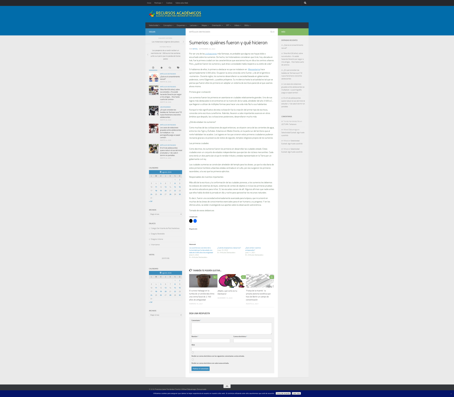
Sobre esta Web (182, 3)
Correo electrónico (240, 336)
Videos (236, 25)
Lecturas (193, 25)
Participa (157, 3)
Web (193, 345)
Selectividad (153, 25)
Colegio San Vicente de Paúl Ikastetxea (165, 228)
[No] (451, 394)
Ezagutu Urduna (157, 239)
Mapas (204, 25)
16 (180, 187)
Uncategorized (165, 107)
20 (165, 191)
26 (161, 194)
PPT (227, 25)
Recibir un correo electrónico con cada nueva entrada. (210, 363)
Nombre (195, 336)
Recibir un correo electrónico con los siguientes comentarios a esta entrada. (218, 356)
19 (161, 191)
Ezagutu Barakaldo (158, 234)
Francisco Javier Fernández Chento (167, 389)
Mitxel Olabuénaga (189, 389)
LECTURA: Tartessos (288, 124)
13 (165, 187)
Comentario (196, 320)
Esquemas (181, 25)
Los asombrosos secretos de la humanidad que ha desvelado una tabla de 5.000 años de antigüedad (201, 250)
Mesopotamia (254, 69)
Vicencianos (155, 245)
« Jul (150, 201)
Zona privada (201, 389)
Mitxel (195, 49)
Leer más (296, 393)
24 (151, 194)
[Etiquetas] (178, 67)
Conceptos (167, 25)
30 (180, 194)
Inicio (149, 3)
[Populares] (161, 67)
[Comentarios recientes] (170, 67)
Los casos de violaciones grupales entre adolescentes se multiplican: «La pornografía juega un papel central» (170, 133)
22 (175, 191)
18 (156, 191)
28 (170, 194)
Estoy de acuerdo (283, 393)
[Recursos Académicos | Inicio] (175, 14)
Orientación (216, 25)
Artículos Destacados (199, 32)
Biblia (246, 25)
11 (156, 187)
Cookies (169, 3)
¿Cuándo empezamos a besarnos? (229, 248)
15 (175, 187)
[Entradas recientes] (153, 67)
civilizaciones (211, 53)
